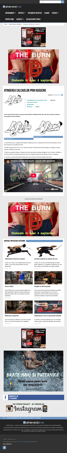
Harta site (34, 441)
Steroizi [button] (55, 13)
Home (5, 24)
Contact (29, 441)
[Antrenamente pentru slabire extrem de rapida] (33, 66)
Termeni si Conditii (21, 441)
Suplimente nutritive (35, 13)
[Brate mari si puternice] (33, 371)
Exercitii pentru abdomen (15, 24)
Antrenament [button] (10, 13)
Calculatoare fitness (33, 19)
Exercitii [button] (19, 19)
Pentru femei (9, 19)
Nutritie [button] (21, 13)
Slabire (46, 13)
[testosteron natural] (33, 37)
